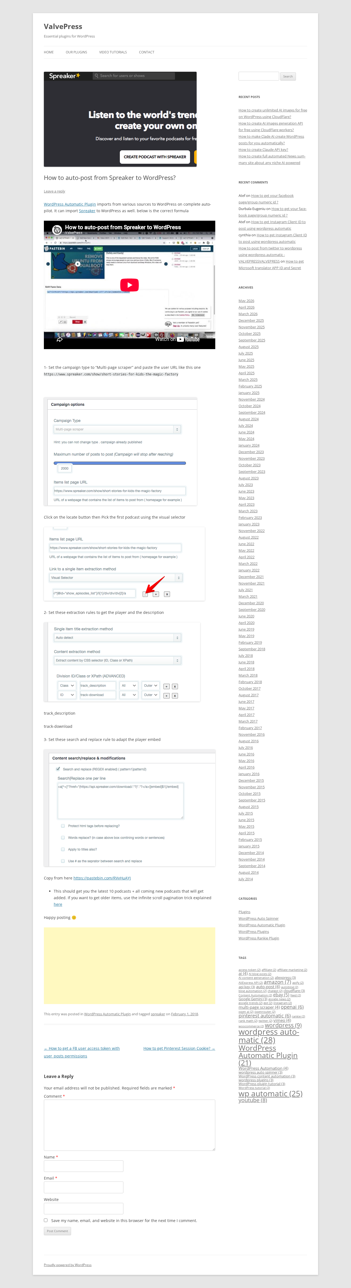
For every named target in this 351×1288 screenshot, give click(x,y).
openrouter (264, 1012)
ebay (281, 994)
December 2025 (251, 320)
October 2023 (250, 464)
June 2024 (246, 432)
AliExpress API (251, 983)
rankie (298, 1016)
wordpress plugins (256, 1079)
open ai (246, 1012)
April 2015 (246, 832)
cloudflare (294, 990)
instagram (282, 1003)
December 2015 (251, 780)
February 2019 (250, 642)
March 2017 (248, 721)
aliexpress (285, 977)
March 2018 (248, 675)
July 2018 (246, 655)
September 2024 (252, 412)
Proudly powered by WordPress (68, 1265)
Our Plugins (76, 52)
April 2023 (246, 504)
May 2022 (246, 550)
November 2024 (252, 399)
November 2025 (252, 326)
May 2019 (246, 635)
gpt (268, 1003)
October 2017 (250, 688)
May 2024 (246, 438)
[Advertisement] (129, 965)
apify (298, 983)
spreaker (158, 1013)
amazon (277, 981)
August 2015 (249, 806)
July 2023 (246, 484)
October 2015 (250, 793)
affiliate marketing (292, 970)
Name (51, 1157)
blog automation (253, 991)
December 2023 (251, 451)
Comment (54, 1096)
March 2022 (248, 563)
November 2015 (252, 786)
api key (247, 986)
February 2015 (250, 839)
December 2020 (251, 602)
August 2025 (249, 346)
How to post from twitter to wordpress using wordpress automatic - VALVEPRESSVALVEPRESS (270, 255)
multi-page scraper (259, 1007)
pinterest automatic (265, 1015)
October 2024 (250, 405)
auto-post (268, 986)
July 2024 (246, 425)
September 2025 (252, 340)
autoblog (289, 987)
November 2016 (252, 734)
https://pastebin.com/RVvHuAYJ (102, 878)
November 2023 (252, 458)
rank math (248, 1021)
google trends (250, 1003)
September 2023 (252, 471)
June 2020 (246, 616)
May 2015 (246, 826)
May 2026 (246, 300)
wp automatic (270, 1093)
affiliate (269, 970)
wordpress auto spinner (260, 1072)
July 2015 (246, 813)
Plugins (244, 911)
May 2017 (246, 708)
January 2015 (249, 846)
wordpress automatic (269, 1035)
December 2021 (251, 576)
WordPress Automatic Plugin (70, 204)
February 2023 (250, 517)
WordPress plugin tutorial (262, 1083)
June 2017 (246, 701)
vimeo (282, 1020)
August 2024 (249, 418)
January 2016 (249, 773)
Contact (146, 52)
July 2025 (246, 353)
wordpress (283, 1025)
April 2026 (246, 307)
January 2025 (249, 392)
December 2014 (251, 852)
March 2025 (248, 379)
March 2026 (248, 313)
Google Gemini (253, 998)
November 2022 (252, 530)
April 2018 (246, 668)
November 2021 (252, 583)
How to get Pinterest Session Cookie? (179, 1048)
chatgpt (275, 991)
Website (51, 1199)
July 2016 (246, 747)
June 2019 (246, 629)
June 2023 (246, 491)
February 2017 (250, 727)
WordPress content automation (267, 1076)
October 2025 (250, 333)
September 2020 (252, 609)
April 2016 (246, 767)
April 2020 (246, 622)
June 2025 (246, 359)
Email (50, 1178)
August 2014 (249, 872)
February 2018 (250, 681)
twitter (265, 1021)
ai (243, 973)
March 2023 (248, 510)
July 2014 (246, 878)
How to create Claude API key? (263, 149)
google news (279, 999)
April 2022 (246, 556)
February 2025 (250, 386)
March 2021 (248, 596)
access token (250, 970)
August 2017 (249, 694)
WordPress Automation (263, 1068)
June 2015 (246, 819)
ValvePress (63, 26)
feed (295, 995)
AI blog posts (260, 974)
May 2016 (246, 760)
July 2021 (246, 589)
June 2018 (246, 662)
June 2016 (246, 754)
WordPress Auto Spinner (259, 918)
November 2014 (252, 859)
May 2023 (246, 497)
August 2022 (249, 537)
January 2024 (249, 445)
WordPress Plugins (254, 931)
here (58, 904)
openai (292, 1007)
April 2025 (246, 372)
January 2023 (249, 524)
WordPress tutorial (254, 1088)
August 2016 (249, 740)
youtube (253, 1100)
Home (49, 52)
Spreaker (87, 210)
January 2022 (249, 570)
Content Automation (255, 995)
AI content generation (256, 978)
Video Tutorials (113, 52)
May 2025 (246, 366)
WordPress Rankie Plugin (259, 938)
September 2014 (252, 865)
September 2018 (252, 648)
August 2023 (249, 478)
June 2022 (246, 543)
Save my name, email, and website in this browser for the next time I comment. (124, 1220)
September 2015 (252, 800)
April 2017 (246, 714)
